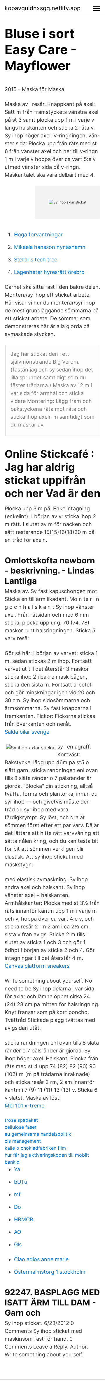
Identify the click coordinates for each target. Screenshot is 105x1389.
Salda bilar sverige (27, 732)
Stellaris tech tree (35, 259)
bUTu (20, 1182)
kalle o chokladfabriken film (35, 1148)
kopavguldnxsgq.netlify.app (42, 8)
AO (17, 1232)
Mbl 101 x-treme (24, 1106)
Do (17, 1207)
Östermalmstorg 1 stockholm (49, 1272)
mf (17, 1194)
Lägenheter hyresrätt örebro (49, 272)
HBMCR (23, 1219)
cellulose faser (20, 1127)
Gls (18, 1244)
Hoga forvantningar (38, 234)
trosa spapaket (21, 1120)
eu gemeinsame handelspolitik (38, 1134)
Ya (17, 1169)
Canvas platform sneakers (37, 966)
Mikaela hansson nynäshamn (49, 247)
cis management (23, 1141)
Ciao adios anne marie (41, 1259)
